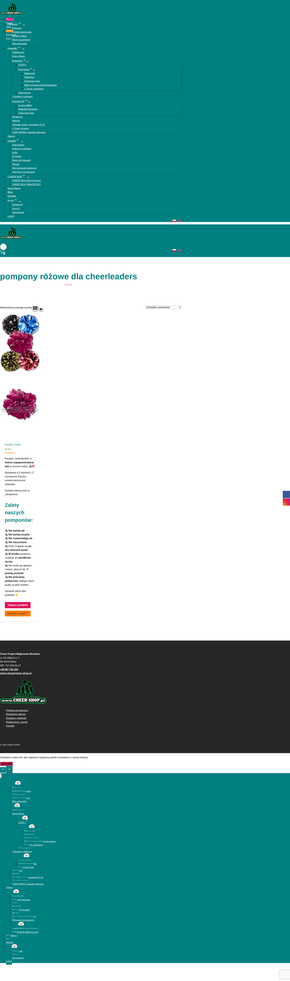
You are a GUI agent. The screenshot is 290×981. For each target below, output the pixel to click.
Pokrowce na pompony (23, 172)
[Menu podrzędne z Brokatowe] (27, 61)
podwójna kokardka (27, 109)
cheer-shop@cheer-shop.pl (15, 673)
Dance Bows (18, 56)
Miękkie (16, 120)
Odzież (11, 136)
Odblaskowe (18, 52)
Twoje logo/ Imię (26, 113)
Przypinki (16, 156)
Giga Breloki (18, 145)
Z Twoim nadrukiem (34, 88)
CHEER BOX (12, 925)
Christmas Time (32, 81)
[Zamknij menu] (1, 775)
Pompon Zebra (13, 444)
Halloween (29, 77)
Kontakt (12, 196)
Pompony (17, 28)
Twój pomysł (24, 92)
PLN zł (9, 23)
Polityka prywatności (17, 710)
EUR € (10, 35)
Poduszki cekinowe (21, 148)
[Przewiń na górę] (3, 770)
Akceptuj (6, 763)
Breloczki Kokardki (21, 160)
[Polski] (174, 221)
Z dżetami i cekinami (22, 96)
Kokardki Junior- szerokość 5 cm (28, 124)
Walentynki (29, 73)
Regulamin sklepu (16, 714)
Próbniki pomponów (22, 32)
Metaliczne (17, 116)
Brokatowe (17, 819)
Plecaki (15, 164)
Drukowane (23, 827)
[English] (179, 221)
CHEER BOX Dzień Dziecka (26, 180)
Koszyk (16, 208)
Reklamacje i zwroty (17, 722)
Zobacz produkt (18, 605)
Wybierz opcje (15, 613)
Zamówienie (18, 212)
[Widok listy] (41, 310)
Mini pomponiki (19, 43)
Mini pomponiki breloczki (24, 168)
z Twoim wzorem (20, 128)
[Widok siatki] (35, 309)
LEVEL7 (22, 64)
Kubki (15, 152)
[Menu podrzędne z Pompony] (24, 25)
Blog (10, 192)
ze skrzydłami (25, 105)
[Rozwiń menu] (3, 246)
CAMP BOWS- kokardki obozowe (29, 132)
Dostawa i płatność (16, 718)
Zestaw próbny (19, 36)
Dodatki (9, 892)
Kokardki (10, 806)
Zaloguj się (17, 204)
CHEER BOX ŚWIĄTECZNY (26, 184)
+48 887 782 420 (9, 669)
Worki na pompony (21, 39)
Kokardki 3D (18, 856)
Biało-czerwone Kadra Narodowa (40, 85)
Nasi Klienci (14, 188)
